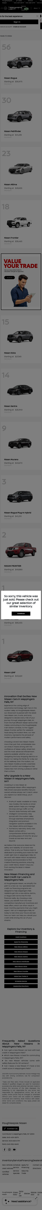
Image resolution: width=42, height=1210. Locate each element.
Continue (21, 613)
